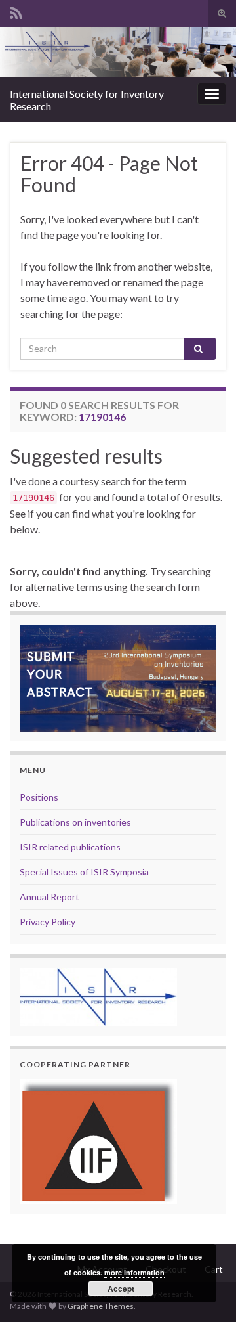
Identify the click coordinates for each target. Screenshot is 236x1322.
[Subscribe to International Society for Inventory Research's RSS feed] (16, 10)
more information (134, 1272)
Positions (39, 797)
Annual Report (49, 896)
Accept (121, 1288)
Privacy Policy (47, 921)
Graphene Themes (101, 1306)
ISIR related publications (70, 846)
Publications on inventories (75, 821)
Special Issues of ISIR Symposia (84, 871)
